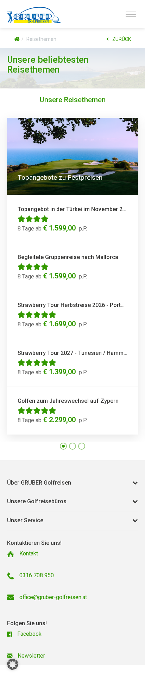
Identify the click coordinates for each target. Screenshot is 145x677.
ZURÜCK (121, 39)
